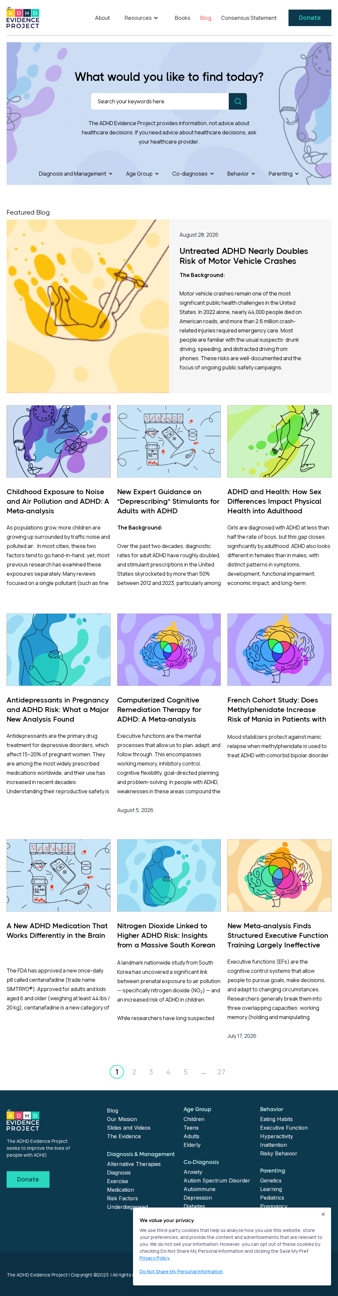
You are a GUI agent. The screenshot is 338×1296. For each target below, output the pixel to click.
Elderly (192, 1145)
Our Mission (122, 1119)
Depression (198, 1197)
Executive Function (284, 1127)
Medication (120, 1189)
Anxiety (193, 1172)
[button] (142, 18)
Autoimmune (200, 1189)
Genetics (271, 1180)
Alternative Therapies (134, 1164)
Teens (191, 1127)
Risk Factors (122, 1198)
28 (221, 1072)
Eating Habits (276, 1119)
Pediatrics (272, 1197)
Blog (205, 17)
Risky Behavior (278, 1153)
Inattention (273, 1145)
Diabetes (194, 1206)
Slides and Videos (129, 1127)
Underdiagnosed (127, 1207)
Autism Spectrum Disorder (217, 1180)
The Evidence (124, 1136)
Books (182, 17)
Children (194, 1119)
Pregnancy (273, 1206)
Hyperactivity (276, 1136)
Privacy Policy (154, 1258)
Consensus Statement (249, 17)
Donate (310, 17)
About (102, 17)
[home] (23, 17)
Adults (191, 1136)
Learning (271, 1189)
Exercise (117, 1181)
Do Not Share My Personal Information (181, 1271)
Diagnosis (119, 1172)
